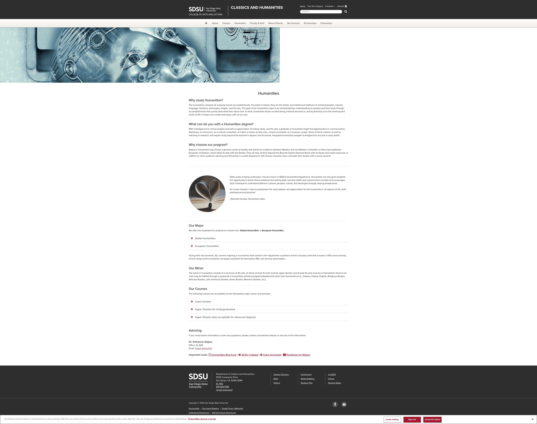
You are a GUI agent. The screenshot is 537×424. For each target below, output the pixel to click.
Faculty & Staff (257, 23)
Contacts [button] (329, 6)
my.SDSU (332, 374)
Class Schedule (272, 354)
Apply (302, 6)
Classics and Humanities (257, 7)
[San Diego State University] (200, 381)
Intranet (340, 6)
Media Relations (308, 379)
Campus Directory (281, 374)
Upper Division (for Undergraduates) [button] (215, 309)
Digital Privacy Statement (232, 408)
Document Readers (210, 408)
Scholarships (310, 23)
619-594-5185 (222, 386)
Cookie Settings (392, 419)
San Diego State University (207, 9)
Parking (277, 383)
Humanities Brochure (223, 354)
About (215, 23)
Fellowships (326, 23)
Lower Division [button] (203, 301)
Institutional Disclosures (199, 413)
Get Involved (293, 23)
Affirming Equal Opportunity (224, 413)
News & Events (275, 23)
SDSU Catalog (249, 354)
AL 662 (219, 383)
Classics (226, 23)
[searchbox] (321, 11)
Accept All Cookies (432, 419)
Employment (306, 374)
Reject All (412, 419)
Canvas (331, 379)
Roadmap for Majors (298, 354)
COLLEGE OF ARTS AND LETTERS (205, 14)
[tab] (268, 238)
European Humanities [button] (207, 246)
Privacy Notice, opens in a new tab (202, 419)
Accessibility (194, 408)
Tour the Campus (315, 6)
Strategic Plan (307, 383)
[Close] (532, 419)
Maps (276, 379)
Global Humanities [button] (205, 238)
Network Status (334, 383)
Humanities (240, 23)
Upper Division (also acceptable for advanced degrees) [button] (225, 317)
